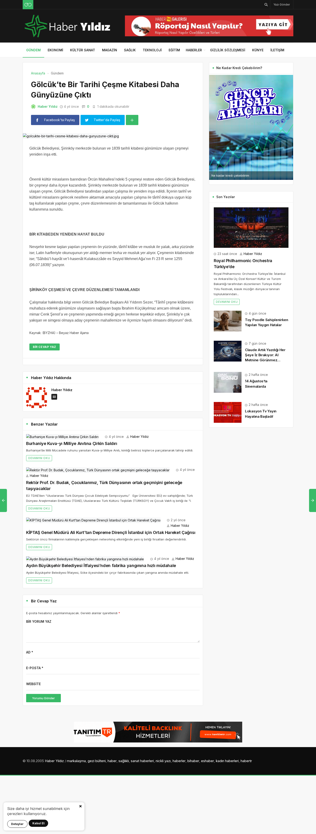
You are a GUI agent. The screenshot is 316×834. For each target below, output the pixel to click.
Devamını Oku (39, 458)
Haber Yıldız (48, 106)
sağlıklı (123, 761)
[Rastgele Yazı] (28, 4)
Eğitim (174, 50)
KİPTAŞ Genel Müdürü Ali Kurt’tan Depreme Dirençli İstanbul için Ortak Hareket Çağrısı (110, 532)
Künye (257, 50)
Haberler (194, 50)
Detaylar (17, 824)
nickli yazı (163, 761)
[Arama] (266, 4)
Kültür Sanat (82, 50)
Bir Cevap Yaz (44, 347)
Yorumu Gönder (43, 698)
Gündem (33, 50)
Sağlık (130, 50)
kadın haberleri (227, 761)
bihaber (193, 761)
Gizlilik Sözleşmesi (227, 50)
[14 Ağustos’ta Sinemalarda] (228, 382)
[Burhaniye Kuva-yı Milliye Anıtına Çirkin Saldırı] (62, 436)
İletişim (277, 50)
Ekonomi (55, 50)
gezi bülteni (97, 761)
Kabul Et (38, 823)
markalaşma (76, 761)
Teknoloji (152, 50)
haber (112, 761)
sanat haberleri (142, 761)
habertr (246, 761)
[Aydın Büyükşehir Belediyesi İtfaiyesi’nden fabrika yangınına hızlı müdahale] (85, 559)
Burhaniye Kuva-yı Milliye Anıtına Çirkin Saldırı (71, 443)
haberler (179, 761)
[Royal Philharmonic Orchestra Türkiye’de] (251, 227)
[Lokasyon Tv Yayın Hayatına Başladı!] (228, 412)
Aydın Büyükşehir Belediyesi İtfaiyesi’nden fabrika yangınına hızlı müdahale (101, 565)
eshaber (207, 761)
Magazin (109, 50)
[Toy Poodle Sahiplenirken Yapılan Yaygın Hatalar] (228, 321)
